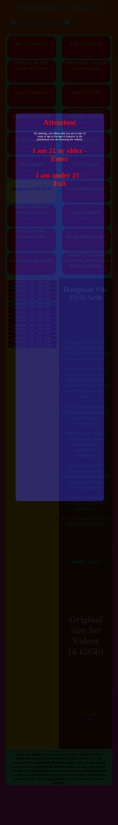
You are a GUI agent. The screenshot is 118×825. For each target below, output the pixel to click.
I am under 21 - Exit (60, 179)
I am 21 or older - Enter (60, 155)
